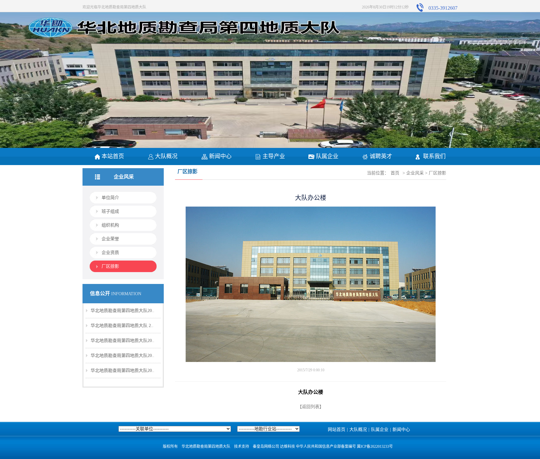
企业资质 (110, 252)
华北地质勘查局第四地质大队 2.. (122, 325)
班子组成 (110, 211)
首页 (395, 173)
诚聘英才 (381, 156)
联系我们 (434, 156)
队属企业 (327, 156)
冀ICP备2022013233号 (375, 446)
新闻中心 (220, 156)
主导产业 (273, 156)
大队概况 (166, 156)
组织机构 (110, 225)
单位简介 (110, 197)
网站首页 (336, 429)
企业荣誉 (110, 239)
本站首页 (113, 156)
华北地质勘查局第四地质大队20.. (122, 310)
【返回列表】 (311, 406)
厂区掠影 (110, 266)
